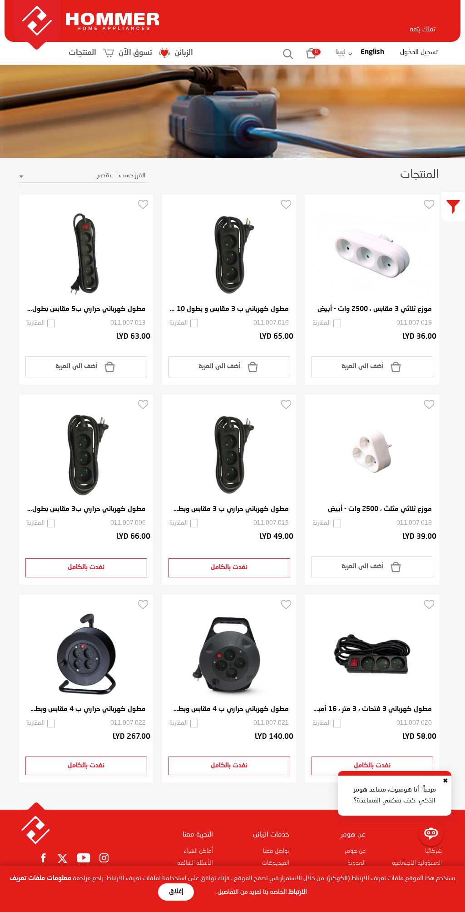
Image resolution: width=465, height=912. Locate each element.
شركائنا (433, 851)
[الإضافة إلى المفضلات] (429, 204)
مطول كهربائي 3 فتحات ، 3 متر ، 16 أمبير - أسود (372, 709)
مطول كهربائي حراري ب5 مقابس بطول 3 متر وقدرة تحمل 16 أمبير (86, 309)
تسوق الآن (135, 53)
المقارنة (321, 323)
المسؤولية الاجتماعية (417, 863)
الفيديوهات (275, 863)
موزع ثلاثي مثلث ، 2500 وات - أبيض (380, 509)
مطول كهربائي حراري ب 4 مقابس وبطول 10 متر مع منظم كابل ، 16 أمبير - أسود (229, 709)
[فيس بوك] (43, 857)
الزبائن (183, 53)
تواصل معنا (276, 851)
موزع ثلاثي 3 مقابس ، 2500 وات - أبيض (374, 309)
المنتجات (82, 53)
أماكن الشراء (198, 851)
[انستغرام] (104, 857)
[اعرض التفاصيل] (372, 254)
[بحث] (283, 53)
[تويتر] (62, 859)
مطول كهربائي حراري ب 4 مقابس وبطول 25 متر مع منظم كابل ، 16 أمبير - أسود (86, 709)
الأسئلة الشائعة (195, 863)
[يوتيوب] (83, 857)
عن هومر (355, 851)
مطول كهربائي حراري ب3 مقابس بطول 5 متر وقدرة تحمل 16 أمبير (86, 509)
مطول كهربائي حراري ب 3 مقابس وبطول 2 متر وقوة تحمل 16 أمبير (229, 509)
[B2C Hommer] (112, 12)
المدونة (356, 863)
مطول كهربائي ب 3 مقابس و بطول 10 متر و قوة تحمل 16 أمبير (229, 309)
